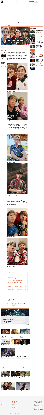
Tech (41, 69)
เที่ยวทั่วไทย (39, 409)
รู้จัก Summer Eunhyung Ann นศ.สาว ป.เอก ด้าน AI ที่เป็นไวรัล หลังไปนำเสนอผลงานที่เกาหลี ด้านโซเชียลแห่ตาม (39, 67)
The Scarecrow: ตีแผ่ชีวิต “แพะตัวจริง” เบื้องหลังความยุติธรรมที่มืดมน (3, 63)
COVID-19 (35, 403)
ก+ (5, 48)
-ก (1, 48)
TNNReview (41, 409)
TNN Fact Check (36, 402)
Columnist (28, 406)
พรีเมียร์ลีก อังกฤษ (36, 406)
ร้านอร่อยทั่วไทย (35, 409)
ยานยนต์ (41, 401)
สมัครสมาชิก (40, 1)
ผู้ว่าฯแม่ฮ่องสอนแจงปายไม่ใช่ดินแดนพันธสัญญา (15, 282)
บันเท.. (41, 32)
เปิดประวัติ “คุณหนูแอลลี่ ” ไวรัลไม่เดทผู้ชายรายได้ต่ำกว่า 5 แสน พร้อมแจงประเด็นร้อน (39, 64)
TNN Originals (24, 403)
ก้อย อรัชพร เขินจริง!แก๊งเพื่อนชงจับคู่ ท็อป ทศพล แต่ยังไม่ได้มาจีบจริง (39, 31)
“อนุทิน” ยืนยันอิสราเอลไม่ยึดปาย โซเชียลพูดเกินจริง (15, 278)
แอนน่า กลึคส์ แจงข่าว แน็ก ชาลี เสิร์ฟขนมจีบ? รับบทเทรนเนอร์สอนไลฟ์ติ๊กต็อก (17, 277)
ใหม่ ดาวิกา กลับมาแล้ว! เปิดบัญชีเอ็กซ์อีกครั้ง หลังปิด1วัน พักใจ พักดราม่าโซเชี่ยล (17, 287)
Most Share (38, 50)
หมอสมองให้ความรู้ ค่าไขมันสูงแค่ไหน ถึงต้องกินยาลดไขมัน (39, 56)
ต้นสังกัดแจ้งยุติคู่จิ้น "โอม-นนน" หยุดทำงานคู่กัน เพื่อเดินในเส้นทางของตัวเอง (17, 290)
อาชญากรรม (35, 401)
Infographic (39, 402)
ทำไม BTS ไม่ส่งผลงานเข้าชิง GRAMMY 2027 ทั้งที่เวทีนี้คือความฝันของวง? (3, 58)
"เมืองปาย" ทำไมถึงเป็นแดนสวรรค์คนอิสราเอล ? (15, 280)
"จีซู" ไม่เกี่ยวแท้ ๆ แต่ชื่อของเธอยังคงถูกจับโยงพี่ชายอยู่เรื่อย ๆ (3, 67)
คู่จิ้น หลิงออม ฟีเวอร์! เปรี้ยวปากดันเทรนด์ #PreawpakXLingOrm (39, 35)
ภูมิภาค (39, 401)
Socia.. (41, 36)
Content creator (25, 406)
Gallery (41, 403)
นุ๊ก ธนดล (24, 303)
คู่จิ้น (18, 303)
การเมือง (34, 400)
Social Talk (40, 400)
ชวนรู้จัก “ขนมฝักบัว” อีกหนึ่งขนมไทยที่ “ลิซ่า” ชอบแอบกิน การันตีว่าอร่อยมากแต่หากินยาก (3, 70)
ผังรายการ (24, 400)
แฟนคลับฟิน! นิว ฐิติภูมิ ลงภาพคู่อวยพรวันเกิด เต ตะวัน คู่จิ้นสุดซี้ (39, 38)
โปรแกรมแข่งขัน (38, 405)
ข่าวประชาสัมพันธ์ (38, 403)
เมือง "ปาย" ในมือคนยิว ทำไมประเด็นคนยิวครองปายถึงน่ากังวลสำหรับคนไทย (17, 284)
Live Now (32, 1)
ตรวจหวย (35, 410)
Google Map (13, 402)
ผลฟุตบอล (35, 405)
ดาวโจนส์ (42, 402)
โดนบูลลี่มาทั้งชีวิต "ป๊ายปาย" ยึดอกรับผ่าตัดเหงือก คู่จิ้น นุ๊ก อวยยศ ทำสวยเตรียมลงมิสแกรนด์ (39, 42)
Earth (41, 61)
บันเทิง (4, 19)
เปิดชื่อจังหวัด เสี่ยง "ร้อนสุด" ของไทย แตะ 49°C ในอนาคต (39, 60)
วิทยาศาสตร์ (37, 400)
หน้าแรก (2, 19)
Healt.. (41, 57)
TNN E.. (41, 54)
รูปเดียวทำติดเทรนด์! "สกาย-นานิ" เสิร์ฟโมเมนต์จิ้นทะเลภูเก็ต (39, 46)
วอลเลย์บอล (39, 406)
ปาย (20, 303)
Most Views (33, 50)
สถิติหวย (37, 410)
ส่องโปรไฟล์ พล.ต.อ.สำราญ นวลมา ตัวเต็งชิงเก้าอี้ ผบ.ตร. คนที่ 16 (39, 52)
